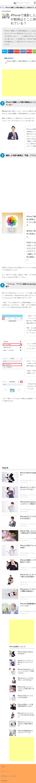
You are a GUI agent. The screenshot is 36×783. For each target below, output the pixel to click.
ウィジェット (4, 771)
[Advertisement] (21, 632)
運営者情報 (4, 780)
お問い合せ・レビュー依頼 (8, 776)
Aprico (3, 766)
